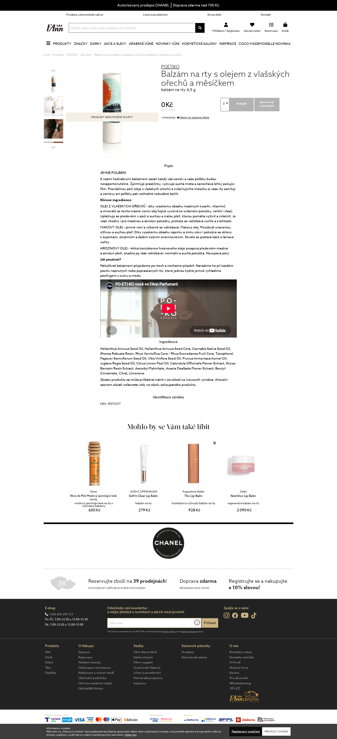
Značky (81, 43)
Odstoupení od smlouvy (94, 668)
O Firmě (235, 662)
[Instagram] (226, 615)
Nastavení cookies (246, 731)
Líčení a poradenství (155, 14)
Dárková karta (143, 657)
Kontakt (266, 14)
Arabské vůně (141, 43)
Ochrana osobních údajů (95, 683)
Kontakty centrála (242, 657)
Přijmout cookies (276, 731)
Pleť (47, 652)
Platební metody (89, 662)
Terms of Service (189, 631)
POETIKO (170, 66)
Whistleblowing (240, 683)
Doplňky (50, 673)
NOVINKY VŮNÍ (167, 43)
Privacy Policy (168, 631)
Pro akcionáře (239, 678)
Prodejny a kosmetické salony (84, 14)
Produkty (62, 43)
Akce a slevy (115, 43)
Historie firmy (239, 668)
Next (53, 147)
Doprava (84, 652)
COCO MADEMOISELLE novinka (265, 43)
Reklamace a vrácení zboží (96, 673)
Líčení (49, 662)
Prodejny (188, 652)
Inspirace (227, 43)
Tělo (48, 668)
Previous (53, 70)
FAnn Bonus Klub (145, 652)
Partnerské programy (148, 678)
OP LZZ (235, 688)
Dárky (95, 43)
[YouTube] (244, 615)
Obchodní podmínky (92, 678)
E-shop (50, 608)
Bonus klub (214, 14)
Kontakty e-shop (241, 652)
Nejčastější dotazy (90, 688)
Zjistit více (131, 734)
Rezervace (85, 657)
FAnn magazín (143, 662)
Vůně (48, 657)
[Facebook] (235, 616)
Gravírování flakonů (147, 668)
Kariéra (234, 673)
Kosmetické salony (199, 43)
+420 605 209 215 (61, 614)
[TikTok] (253, 616)
